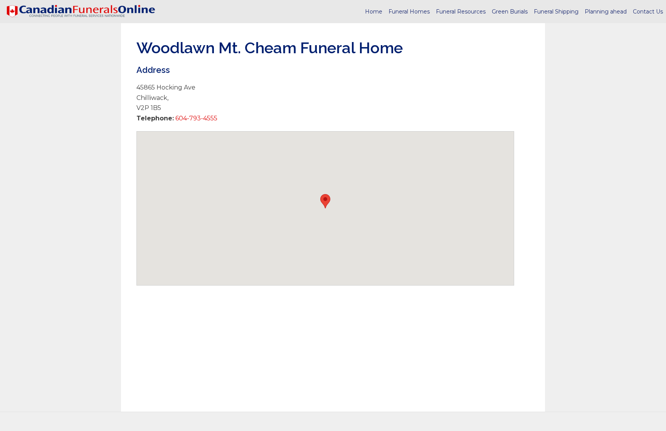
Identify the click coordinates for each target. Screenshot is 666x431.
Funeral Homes (409, 11)
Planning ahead (606, 11)
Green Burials (510, 11)
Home (373, 11)
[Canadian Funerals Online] (81, 11)
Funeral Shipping (556, 11)
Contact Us (648, 11)
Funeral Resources (461, 11)
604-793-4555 (195, 118)
